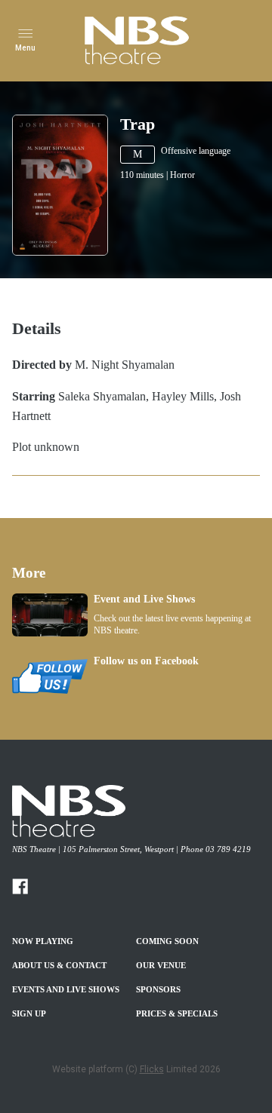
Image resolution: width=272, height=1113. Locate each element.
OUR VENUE (161, 965)
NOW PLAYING (42, 941)
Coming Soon (167, 941)
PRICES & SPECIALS (177, 1013)
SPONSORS (158, 989)
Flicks (152, 1069)
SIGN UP (29, 1013)
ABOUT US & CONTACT (59, 965)
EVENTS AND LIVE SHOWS (65, 989)
